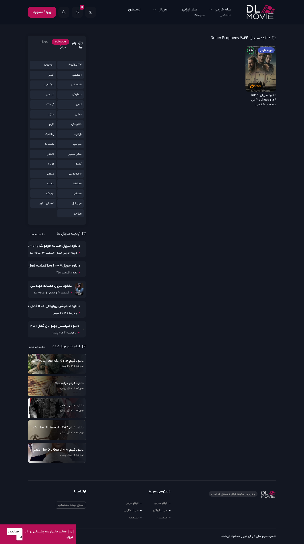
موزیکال (77, 203)
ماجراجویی (75, 174)
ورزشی (78, 213)
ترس (79, 104)
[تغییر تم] (90, 12)
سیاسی (77, 144)
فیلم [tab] (63, 47)
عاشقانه (49, 144)
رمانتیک (49, 134)
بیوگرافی (49, 84)
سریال (163, 9)
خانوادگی (76, 124)
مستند (50, 183)
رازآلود (78, 134)
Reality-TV (75, 65)
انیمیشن (134, 9)
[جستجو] (63, 12)
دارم (51, 124)
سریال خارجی (131, 510)
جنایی (78, 114)
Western (49, 65)
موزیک (50, 193)
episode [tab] (60, 42)
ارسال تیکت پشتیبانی (70, 505)
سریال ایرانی (160, 510)
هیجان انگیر (47, 203)
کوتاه (51, 164)
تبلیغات (199, 15)
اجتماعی (77, 75)
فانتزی (50, 154)
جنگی (51, 114)
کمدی (78, 164)
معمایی (77, 193)
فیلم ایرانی (189, 9)
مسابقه (77, 183)
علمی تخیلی (75, 154)
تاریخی (50, 94)
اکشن (51, 75)
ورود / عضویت (41, 12)
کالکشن (225, 15)
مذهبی (50, 174)
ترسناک (50, 104)
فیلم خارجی (161, 503)
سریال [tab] (44, 42)
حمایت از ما (14, 534)
